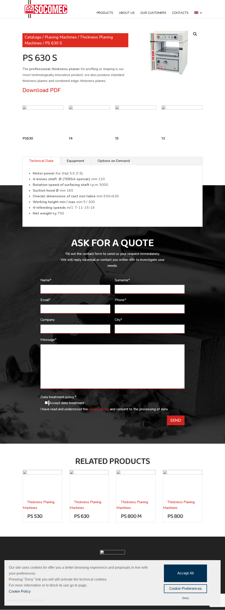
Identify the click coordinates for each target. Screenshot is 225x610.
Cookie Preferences (185, 588)
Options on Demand (114, 160)
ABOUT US (127, 13)
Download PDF (41, 90)
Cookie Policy (20, 591)
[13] (181, 108)
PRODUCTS (105, 13)
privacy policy (99, 409)
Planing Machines (61, 37)
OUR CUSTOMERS (153, 13)
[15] (135, 108)
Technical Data (41, 160)
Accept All (185, 573)
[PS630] (42, 108)
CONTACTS (180, 13)
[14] (89, 108)
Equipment (75, 160)
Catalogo (33, 37)
